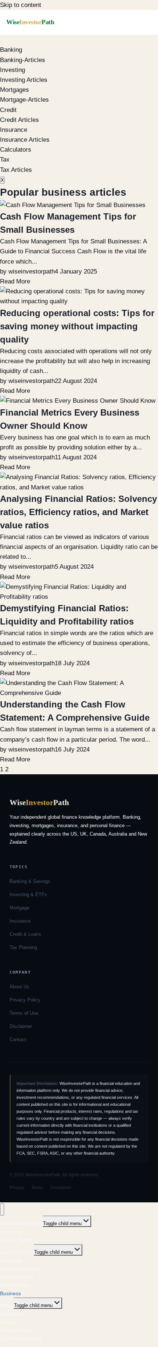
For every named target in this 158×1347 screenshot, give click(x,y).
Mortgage (19, 907)
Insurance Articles (25, 139)
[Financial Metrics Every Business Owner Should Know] (77, 400)
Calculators (15, 149)
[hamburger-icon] (0, 42)
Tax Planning (23, 947)
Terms (37, 1187)
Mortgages (14, 89)
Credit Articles (19, 119)
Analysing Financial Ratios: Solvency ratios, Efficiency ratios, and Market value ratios (78, 512)
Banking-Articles (22, 60)
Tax (5, 159)
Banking (11, 49)
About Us (19, 986)
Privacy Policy (25, 1000)
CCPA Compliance (21, 1338)
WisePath (30, 22)
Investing (12, 69)
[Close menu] (2, 1209)
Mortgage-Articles (24, 99)
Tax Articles (16, 169)
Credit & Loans (25, 934)
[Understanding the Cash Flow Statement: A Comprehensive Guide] (79, 692)
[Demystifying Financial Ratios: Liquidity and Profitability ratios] (79, 596)
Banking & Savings (30, 881)
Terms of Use (24, 1013)
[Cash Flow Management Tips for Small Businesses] (73, 205)
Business (10, 1293)
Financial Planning (21, 1223)
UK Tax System (17, 1240)
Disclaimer (21, 1026)
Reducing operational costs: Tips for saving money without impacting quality (77, 326)
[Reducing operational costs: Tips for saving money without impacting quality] (79, 301)
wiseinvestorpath (31, 271)
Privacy (17, 1187)
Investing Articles (23, 79)
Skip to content (20, 4)
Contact (18, 1039)
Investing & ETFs (28, 894)
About (7, 1305)
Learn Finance (17, 1252)
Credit (8, 109)
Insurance (13, 129)
